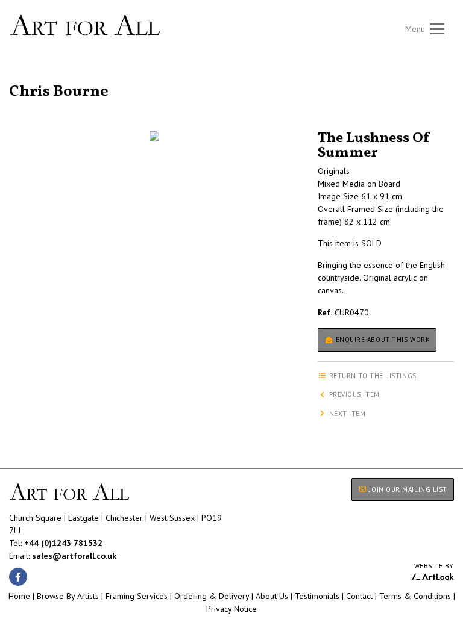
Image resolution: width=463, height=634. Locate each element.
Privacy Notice (231, 608)
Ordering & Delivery (211, 596)
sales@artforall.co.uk (74, 555)
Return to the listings (52, 77)
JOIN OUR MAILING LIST (407, 489)
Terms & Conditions (415, 596)
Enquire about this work (381, 339)
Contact (359, 596)
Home (19, 596)
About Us (272, 596)
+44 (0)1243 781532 (63, 543)
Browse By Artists (68, 596)
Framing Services (137, 596)
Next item (346, 413)
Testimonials (317, 596)
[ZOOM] (154, 136)
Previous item (353, 394)
